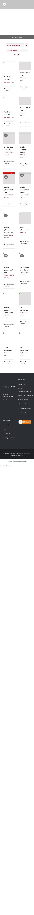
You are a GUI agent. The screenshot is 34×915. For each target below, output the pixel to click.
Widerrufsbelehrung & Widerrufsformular (25, 410)
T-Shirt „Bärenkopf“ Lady (8, 189)
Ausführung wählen (23, 88)
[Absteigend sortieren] (26, 45)
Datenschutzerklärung (25, 395)
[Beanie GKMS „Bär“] (25, 101)
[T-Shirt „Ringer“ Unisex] (25, 138)
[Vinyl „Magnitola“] (9, 338)
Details (12, 88)
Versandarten (23, 404)
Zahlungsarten (23, 399)
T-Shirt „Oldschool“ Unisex (24, 189)
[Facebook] (3, 386)
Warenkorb (7, 433)
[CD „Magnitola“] (25, 338)
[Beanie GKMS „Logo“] (25, 66)
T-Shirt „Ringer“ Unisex (23, 149)
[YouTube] (11, 386)
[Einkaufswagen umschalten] (25, 4)
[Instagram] (6, 386)
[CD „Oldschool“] (25, 298)
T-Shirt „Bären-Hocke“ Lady (8, 229)
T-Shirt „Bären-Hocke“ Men (8, 310)
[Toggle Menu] (30, 4)
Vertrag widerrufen (9, 438)
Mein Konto (7, 425)
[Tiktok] (8, 386)
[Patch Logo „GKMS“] (9, 103)
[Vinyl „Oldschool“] (25, 218)
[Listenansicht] (18, 54)
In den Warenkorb (7, 89)
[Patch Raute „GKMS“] (9, 68)
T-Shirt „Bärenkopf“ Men (8, 270)
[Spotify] (14, 386)
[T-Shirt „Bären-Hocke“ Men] (9, 298)
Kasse (5, 429)
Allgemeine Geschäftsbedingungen (25, 390)
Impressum (22, 384)
